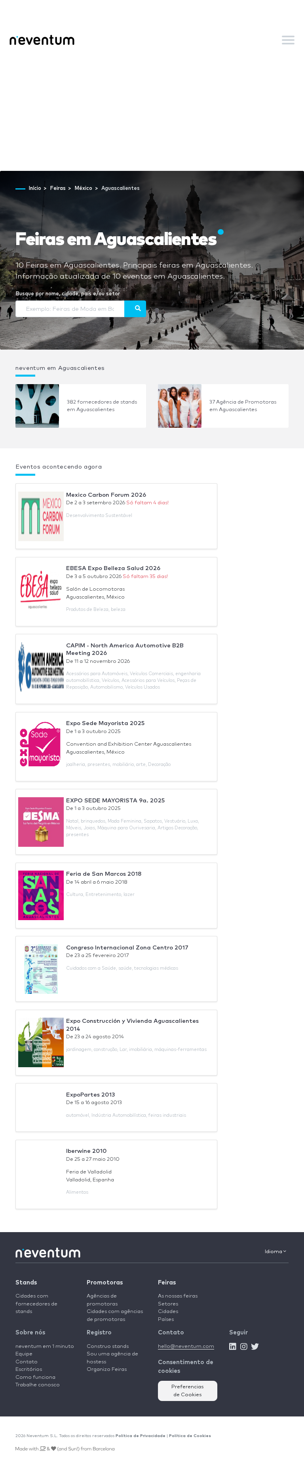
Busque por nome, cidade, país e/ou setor (67, 294)
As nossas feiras (178, 1296)
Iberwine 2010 (86, 1151)
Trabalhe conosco (37, 1385)
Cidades (168, 1311)
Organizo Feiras (107, 1369)
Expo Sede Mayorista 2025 (105, 723)
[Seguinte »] (135, 308)
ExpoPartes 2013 (90, 1095)
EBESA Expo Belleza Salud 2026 (113, 568)
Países (166, 1319)
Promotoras (105, 1283)
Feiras (167, 1283)
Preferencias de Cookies (187, 1390)
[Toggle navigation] (288, 40)
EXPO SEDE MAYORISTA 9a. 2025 (115, 801)
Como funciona (35, 1377)
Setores (168, 1304)
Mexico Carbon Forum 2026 (106, 495)
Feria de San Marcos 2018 (104, 874)
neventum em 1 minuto (44, 1346)
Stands (26, 1283)
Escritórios (28, 1369)
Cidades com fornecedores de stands (36, 1304)
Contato (26, 1362)
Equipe (23, 1354)
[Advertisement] (152, 111)
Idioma (274, 1251)
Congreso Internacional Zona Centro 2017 (127, 948)
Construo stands (108, 1346)
